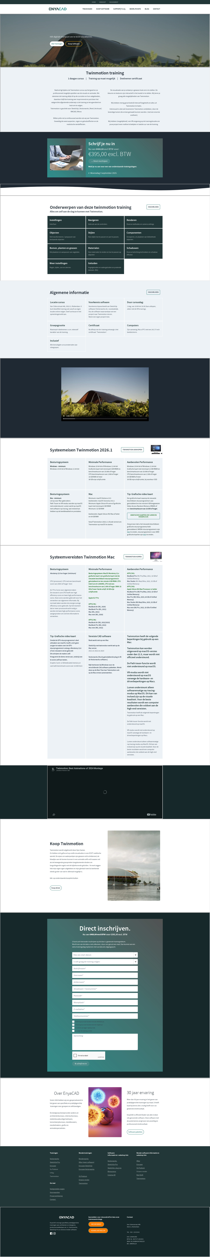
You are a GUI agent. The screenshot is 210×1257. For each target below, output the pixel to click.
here (70, 584)
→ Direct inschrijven (99, 161)
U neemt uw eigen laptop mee (85, 1028)
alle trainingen (56, 44)
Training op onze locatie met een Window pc (89, 1022)
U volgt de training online (83, 1031)
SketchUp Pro (55, 1162)
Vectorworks (54, 1159)
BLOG (147, 9)
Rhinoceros (112, 1171)
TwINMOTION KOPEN (133, 557)
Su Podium (54, 1169)
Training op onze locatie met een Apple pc (89, 1025)
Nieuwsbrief (113, 2)
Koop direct (55, 888)
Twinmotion (54, 1176)
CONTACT (156, 9)
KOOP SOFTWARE (102, 9)
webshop (102, 2)
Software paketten (135, 1132)
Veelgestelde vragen (57, 1189)
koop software (73, 44)
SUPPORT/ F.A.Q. (119, 9)
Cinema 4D (112, 1175)
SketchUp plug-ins (114, 1168)
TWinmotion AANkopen (132, 449)
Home (94, 2)
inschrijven (153, 207)
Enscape (139, 1164)
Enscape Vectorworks (86, 1169)
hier (128, 532)
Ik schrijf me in (81, 1063)
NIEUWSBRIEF (96, 1224)
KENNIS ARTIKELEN (98, 1230)
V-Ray (52, 1173)
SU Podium (83, 1176)
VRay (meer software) (86, 1162)
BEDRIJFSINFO (135, 9)
